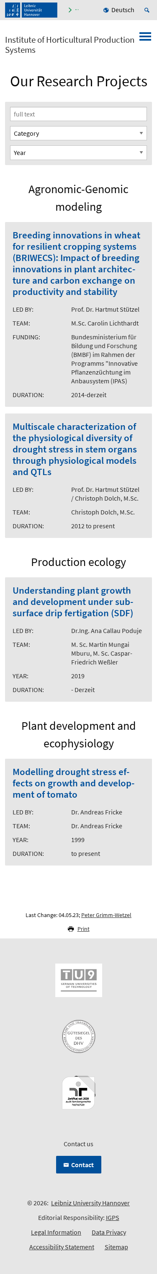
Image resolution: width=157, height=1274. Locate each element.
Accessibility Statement (61, 1247)
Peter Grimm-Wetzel (106, 915)
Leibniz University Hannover (90, 1203)
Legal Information (56, 1232)
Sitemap (116, 1247)
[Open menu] (145, 38)
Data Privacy (109, 1232)
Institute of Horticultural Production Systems (69, 45)
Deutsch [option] (122, 9)
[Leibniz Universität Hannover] (31, 10)
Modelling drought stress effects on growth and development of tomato (73, 783)
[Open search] (148, 10)
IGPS (112, 1217)
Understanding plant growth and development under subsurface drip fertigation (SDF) (73, 602)
